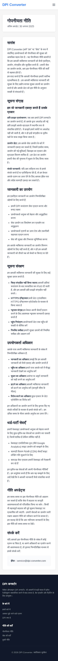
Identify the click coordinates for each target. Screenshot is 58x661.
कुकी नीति (6, 640)
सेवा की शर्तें (6, 635)
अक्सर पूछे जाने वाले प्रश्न (12, 613)
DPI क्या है (6, 618)
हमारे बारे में (6, 609)
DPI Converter (14, 5)
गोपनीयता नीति (7, 631)
